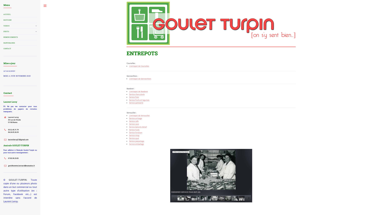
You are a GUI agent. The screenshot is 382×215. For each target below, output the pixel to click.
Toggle (45, 6)
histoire (7, 20)
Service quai (134, 138)
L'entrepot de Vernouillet (139, 115)
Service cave (134, 124)
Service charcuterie (137, 94)
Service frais (134, 97)
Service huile (134, 130)
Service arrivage (135, 118)
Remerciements (10, 37)
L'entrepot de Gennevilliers (140, 79)
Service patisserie (136, 103)
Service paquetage (136, 141)
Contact (7, 49)
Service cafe (134, 121)
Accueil (7, 14)
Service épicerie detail (138, 127)
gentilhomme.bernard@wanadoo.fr (21, 166)
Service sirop (134, 135)
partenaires (9, 43)
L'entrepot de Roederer (138, 91)
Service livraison (135, 132)
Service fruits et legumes (139, 100)
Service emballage (136, 144)
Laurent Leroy (10, 201)
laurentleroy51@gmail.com (18, 139)
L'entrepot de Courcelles (139, 66)
